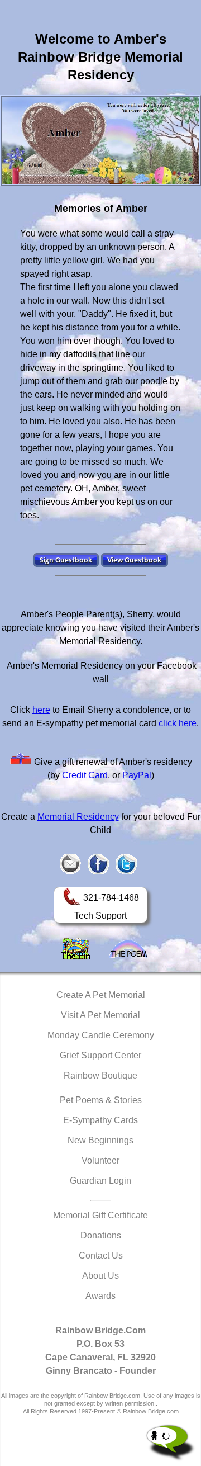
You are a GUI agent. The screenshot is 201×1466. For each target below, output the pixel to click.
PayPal (136, 775)
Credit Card (85, 775)
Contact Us (101, 1255)
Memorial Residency (78, 816)
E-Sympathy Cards (100, 1120)
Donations (100, 1235)
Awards (100, 1296)
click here (178, 723)
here (41, 710)
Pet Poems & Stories (101, 1100)
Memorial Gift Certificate (100, 1215)
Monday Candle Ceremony (100, 1035)
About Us (100, 1275)
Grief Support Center (100, 1055)
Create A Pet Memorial (100, 995)
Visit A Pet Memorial (100, 1015)
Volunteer (100, 1160)
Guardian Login (100, 1180)
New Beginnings (100, 1140)
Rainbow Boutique (100, 1075)
